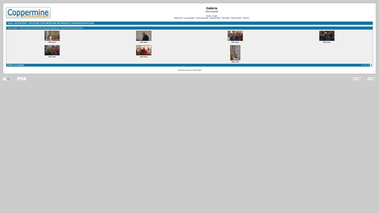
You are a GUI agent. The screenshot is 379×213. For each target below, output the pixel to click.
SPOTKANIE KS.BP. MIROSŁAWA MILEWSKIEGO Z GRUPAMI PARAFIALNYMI (61, 23)
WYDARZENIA (21, 23)
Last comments (202, 18)
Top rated (225, 18)
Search (246, 18)
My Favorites (236, 18)
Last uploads (189, 18)
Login (215, 16)
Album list (178, 18)
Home (208, 16)
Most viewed (215, 18)
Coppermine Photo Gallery (193, 70)
